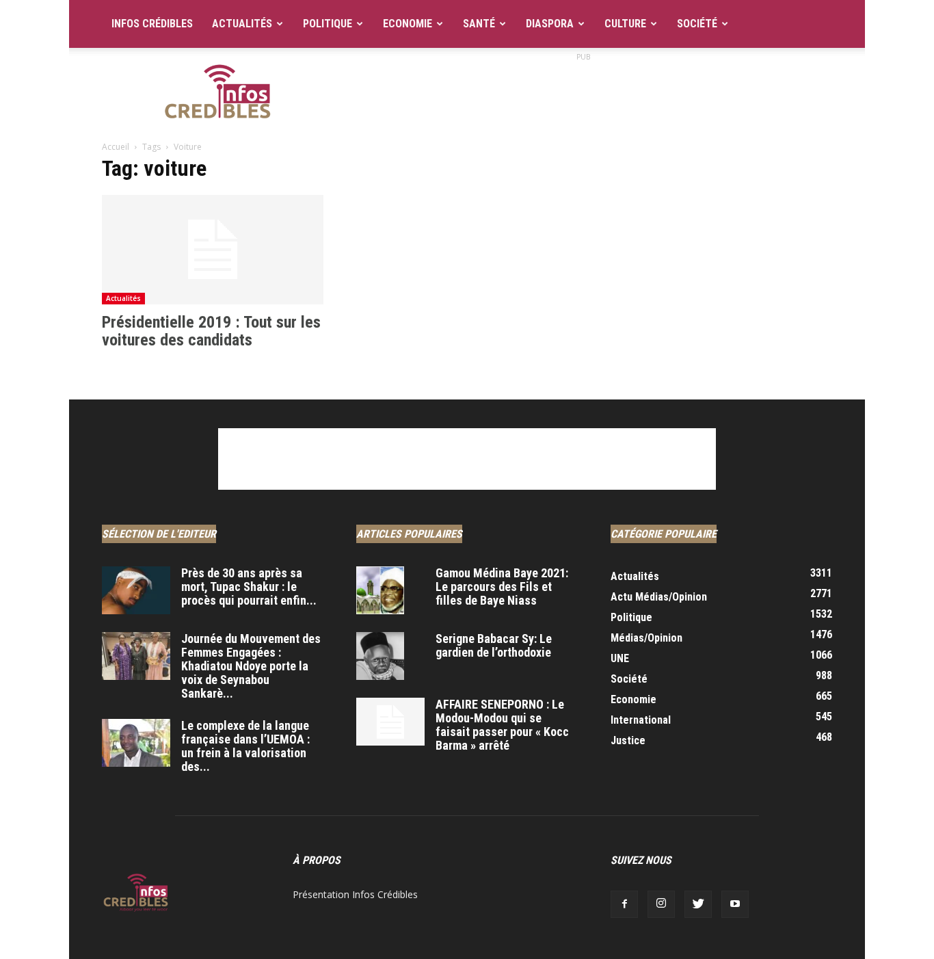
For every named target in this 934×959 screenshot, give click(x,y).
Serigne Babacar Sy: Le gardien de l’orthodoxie (494, 645)
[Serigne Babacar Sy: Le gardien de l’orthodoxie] (380, 656)
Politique (327, 23)
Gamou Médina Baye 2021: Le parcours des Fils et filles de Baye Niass (502, 586)
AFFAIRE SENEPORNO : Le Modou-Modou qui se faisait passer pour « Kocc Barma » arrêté (502, 724)
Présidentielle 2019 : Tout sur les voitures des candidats (211, 331)
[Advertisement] (583, 95)
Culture (625, 23)
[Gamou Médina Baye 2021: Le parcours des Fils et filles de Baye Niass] (380, 590)
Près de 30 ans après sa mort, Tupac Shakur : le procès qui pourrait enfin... (249, 586)
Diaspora (550, 23)
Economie (407, 23)
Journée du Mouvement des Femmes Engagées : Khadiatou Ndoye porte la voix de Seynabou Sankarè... (251, 665)
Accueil (115, 147)
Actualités (242, 23)
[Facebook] (624, 904)
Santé (479, 23)
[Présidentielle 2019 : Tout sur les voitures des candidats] (212, 249)
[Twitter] (698, 904)
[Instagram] (661, 904)
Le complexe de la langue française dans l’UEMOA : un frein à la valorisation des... (245, 746)
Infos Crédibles (152, 23)
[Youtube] (735, 904)
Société (697, 23)
